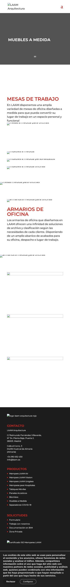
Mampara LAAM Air (18, 473)
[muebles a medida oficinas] (35, 166)
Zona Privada (15, 531)
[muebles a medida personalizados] (35, 158)
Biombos (13, 497)
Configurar (28, 581)
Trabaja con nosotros (19, 524)
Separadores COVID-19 (20, 505)
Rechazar (10, 581)
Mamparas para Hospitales (22, 485)
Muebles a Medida (18, 501)
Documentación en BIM (21, 527)
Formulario (14, 520)
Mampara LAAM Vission (20, 477)
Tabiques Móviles (17, 489)
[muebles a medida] (35, 151)
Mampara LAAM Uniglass (21, 481)
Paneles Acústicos (18, 493)
